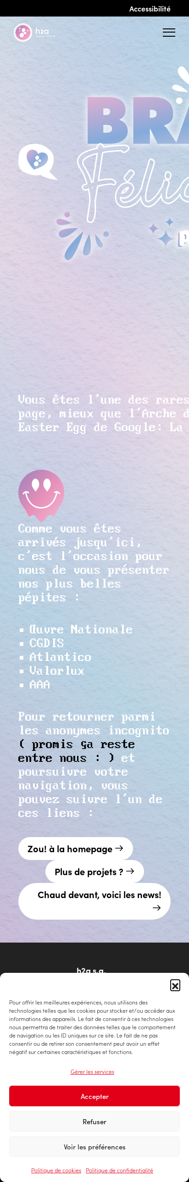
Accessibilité (150, 8)
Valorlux (57, 671)
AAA (40, 685)
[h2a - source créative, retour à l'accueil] (42, 32)
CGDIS (47, 644)
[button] (175, 984)
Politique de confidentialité (119, 1170)
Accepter (95, 1096)
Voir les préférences (95, 1146)
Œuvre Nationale (81, 630)
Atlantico (61, 657)
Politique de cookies (56, 1170)
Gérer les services (92, 1071)
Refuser (94, 1121)
